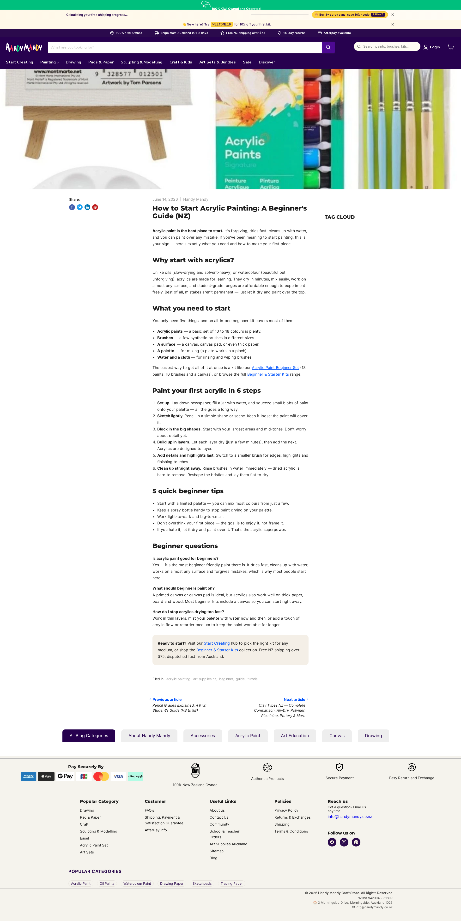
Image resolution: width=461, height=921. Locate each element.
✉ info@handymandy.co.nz (372, 907)
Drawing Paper (171, 883)
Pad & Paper (90, 817)
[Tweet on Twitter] (80, 207)
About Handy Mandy (149, 735)
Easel (84, 838)
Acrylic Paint (248, 735)
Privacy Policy (286, 810)
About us (217, 810)
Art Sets (87, 852)
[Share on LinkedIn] (87, 207)
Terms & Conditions (291, 831)
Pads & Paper (101, 62)
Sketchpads (202, 883)
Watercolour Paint (137, 883)
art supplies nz (204, 679)
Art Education (295, 735)
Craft (84, 824)
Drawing (73, 62)
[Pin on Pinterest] (95, 207)
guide (240, 679)
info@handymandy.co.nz (350, 816)
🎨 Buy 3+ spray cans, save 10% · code (349, 14)
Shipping (282, 824)
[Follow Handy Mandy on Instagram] (344, 842)
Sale (247, 62)
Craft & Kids (181, 62)
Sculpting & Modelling (141, 62)
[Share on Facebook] (72, 207)
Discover (267, 62)
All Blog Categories (89, 735)
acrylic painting (178, 679)
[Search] (328, 47)
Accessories (203, 735)
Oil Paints (107, 883)
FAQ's (149, 810)
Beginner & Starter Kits (268, 374)
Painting (48, 62)
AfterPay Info (156, 830)
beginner (226, 679)
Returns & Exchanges (292, 817)
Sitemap (217, 851)
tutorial (253, 679)
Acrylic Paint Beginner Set (275, 367)
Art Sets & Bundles (217, 62)
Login (435, 47)
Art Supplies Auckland (228, 844)
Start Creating (19, 62)
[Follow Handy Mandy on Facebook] (332, 842)
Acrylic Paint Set (94, 845)
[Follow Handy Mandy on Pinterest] (356, 842)
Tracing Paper (232, 883)
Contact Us (219, 817)
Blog (213, 858)
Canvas (337, 735)
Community (219, 824)
